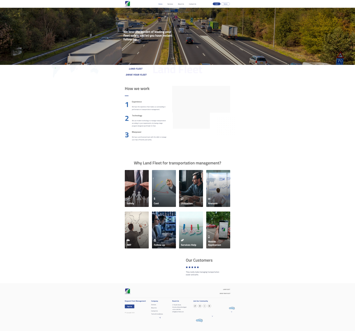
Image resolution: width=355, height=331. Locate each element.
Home (160, 4)
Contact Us (192, 4)
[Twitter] (195, 306)
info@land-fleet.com (178, 312)
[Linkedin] (200, 306)
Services (170, 4)
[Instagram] (204, 306)
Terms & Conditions (157, 314)
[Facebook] (209, 306)
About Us (181, 4)
